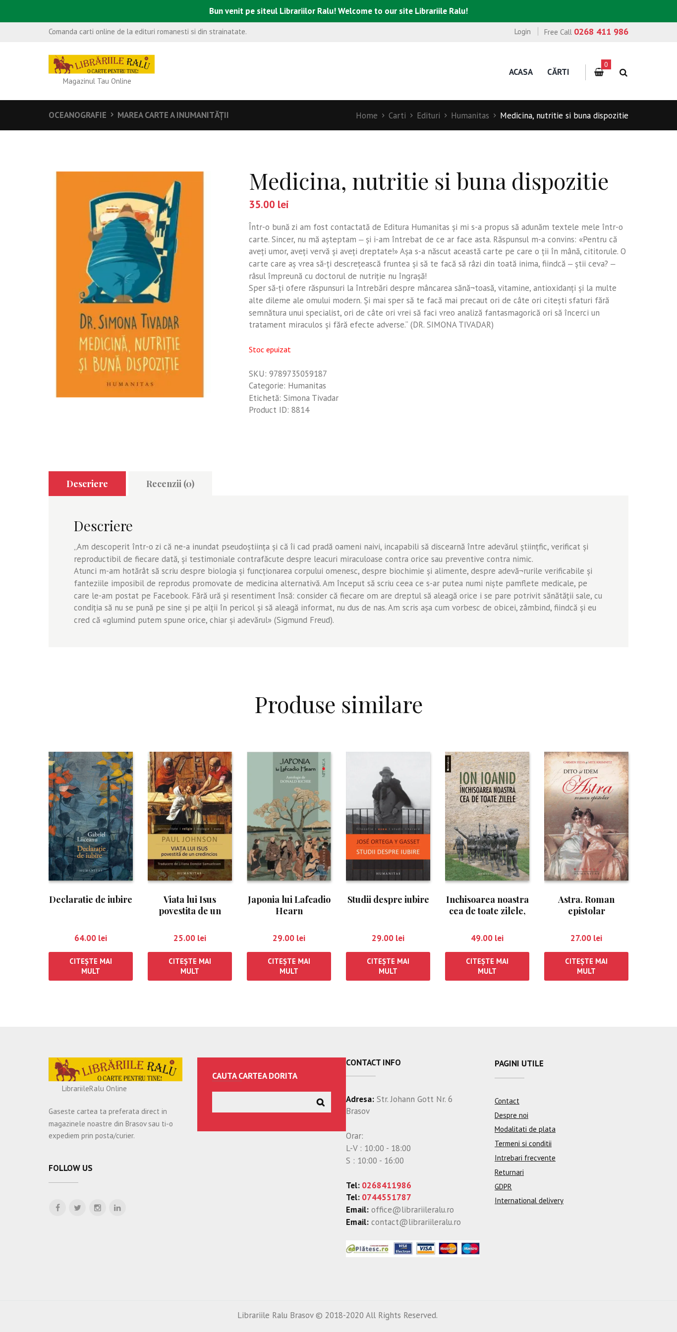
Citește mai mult (90, 965)
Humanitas (470, 115)
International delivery (529, 1200)
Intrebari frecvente (525, 1158)
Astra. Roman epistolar (586, 905)
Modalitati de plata (525, 1129)
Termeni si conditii (523, 1143)
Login (522, 31)
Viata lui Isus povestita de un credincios (190, 911)
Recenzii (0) (170, 484)
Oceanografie (78, 115)
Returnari (509, 1172)
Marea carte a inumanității (173, 115)
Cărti (558, 71)
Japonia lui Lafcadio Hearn (289, 905)
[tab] (87, 484)
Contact (507, 1101)
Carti (397, 115)
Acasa (521, 71)
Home (367, 115)
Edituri (428, 115)
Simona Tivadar (310, 397)
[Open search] (623, 72)
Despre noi (511, 1115)
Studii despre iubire (388, 899)
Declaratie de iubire (90, 899)
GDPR (503, 1186)
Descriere (87, 484)
